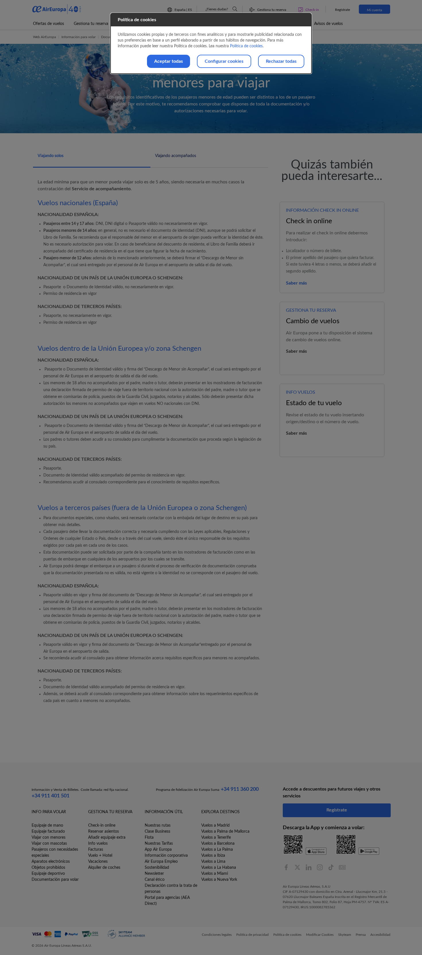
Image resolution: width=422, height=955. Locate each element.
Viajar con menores (48, 838)
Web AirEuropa (44, 37)
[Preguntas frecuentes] (235, 9)
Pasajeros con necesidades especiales (55, 853)
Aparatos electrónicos (51, 862)
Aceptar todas (168, 61)
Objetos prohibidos (48, 868)
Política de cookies (246, 46)
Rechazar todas (281, 61)
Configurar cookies (224, 61)
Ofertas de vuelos (48, 24)
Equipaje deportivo (48, 874)
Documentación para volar (55, 880)
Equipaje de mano (47, 825)
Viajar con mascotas (49, 844)
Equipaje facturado (48, 832)
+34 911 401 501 (50, 796)
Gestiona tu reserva (91, 24)
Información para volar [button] (78, 37)
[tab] (91, 159)
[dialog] (211, 43)
